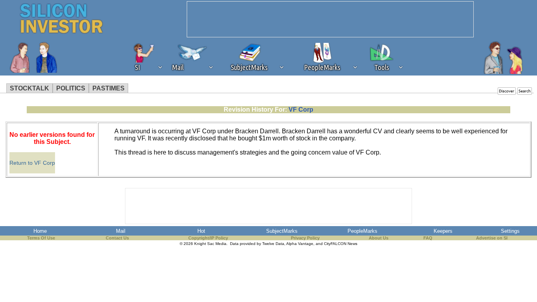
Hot (201, 231)
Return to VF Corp (32, 163)
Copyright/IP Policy (208, 238)
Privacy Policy (305, 238)
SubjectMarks (282, 231)
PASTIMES (108, 88)
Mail (120, 231)
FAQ (427, 238)
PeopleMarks (362, 231)
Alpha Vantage (299, 243)
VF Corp (301, 109)
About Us (378, 238)
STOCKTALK (29, 88)
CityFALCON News (340, 243)
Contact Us (117, 238)
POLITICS (70, 88)
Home (40, 231)
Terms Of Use (41, 238)
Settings (510, 231)
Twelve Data (273, 243)
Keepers (443, 231)
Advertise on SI (492, 238)
